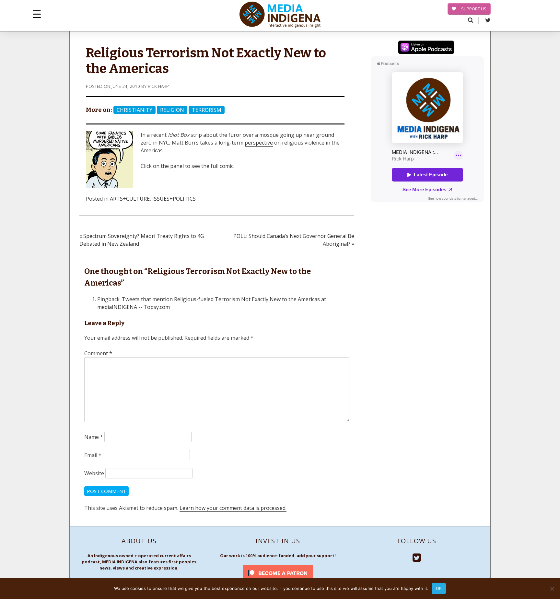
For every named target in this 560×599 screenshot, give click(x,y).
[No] (552, 588)
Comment (98, 353)
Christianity (134, 109)
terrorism (206, 109)
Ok (439, 588)
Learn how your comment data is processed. (233, 507)
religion (172, 109)
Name (93, 436)
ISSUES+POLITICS (174, 198)
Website (94, 473)
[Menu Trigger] (37, 14)
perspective (259, 142)
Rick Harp (158, 86)
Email (92, 455)
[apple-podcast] (426, 48)
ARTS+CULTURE (130, 198)
